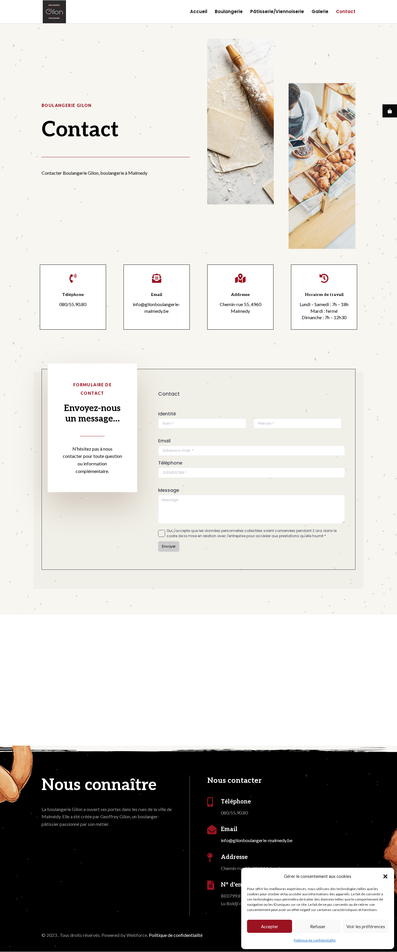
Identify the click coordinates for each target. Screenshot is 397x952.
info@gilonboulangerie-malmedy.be (256, 840)
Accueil (198, 12)
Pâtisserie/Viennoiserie (277, 12)
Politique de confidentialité (315, 940)
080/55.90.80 (72, 304)
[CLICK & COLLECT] (389, 111)
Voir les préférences (365, 926)
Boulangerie (229, 12)
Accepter (269, 926)
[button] (385, 876)
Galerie (320, 12)
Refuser (318, 926)
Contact (345, 12)
